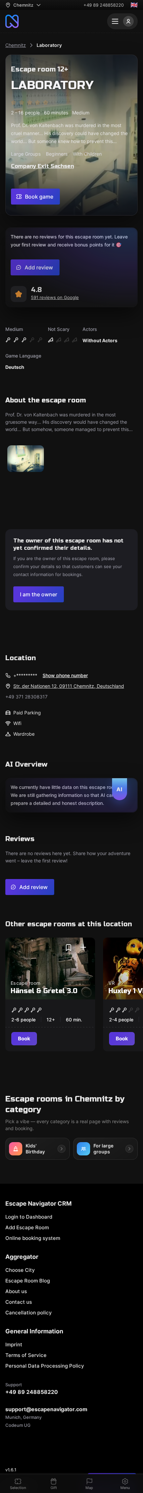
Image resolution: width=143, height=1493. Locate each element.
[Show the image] (25, 459)
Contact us (18, 1302)
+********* (25, 675)
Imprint (13, 1344)
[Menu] (122, 21)
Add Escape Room (27, 1227)
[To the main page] (12, 21)
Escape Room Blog (27, 1280)
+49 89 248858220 (103, 5)
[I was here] (83, 947)
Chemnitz (15, 45)
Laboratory (49, 45)
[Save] (68, 947)
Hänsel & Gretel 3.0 (44, 991)
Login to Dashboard (28, 1217)
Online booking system (32, 1238)
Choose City (20, 1270)
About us (16, 1291)
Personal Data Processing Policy (44, 1366)
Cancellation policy (28, 1312)
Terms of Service (26, 1355)
